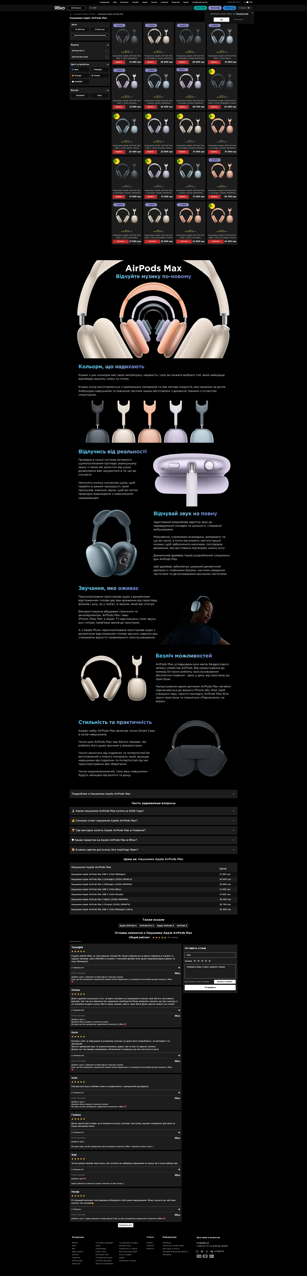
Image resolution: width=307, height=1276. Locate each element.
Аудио (122, 1257)
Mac (73, 1248)
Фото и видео (125, 1254)
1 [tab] (125, 140)
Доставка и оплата (171, 1248)
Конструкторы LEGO (128, 1251)
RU (251, 2)
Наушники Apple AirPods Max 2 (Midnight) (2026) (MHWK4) (190, 57)
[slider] (72, 35)
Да (221, 20)
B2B (115, 2)
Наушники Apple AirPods (84, 14)
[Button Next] (139, 37)
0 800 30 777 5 (234, 2)
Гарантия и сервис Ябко (173, 1245)
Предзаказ (120, 241)
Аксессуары (77, 1260)
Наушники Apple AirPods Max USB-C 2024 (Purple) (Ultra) (159, 147)
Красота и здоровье (104, 1263)
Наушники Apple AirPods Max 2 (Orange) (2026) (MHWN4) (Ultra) (222, 147)
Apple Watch (77, 1251)
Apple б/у (76, 1263)
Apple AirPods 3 (165, 926)
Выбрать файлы (224, 981)
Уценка (154, 2)
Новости (150, 1248)
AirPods (75, 1254)
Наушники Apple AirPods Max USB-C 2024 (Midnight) (127, 57)
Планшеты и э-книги (128, 1248)
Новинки (164, 2)
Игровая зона (125, 1245)
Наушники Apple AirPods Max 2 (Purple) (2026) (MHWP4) (190, 102)
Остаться (238, 19)
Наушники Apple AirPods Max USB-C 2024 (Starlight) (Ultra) (158, 236)
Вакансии (176, 2)
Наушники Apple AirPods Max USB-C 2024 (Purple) (127, 102)
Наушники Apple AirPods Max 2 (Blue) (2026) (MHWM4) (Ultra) (190, 192)
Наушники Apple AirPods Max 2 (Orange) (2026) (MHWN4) (222, 192)
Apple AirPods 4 (128, 926)
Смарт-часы (101, 1251)
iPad (74, 1245)
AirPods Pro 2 (147, 926)
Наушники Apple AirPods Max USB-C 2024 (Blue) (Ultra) (127, 147)
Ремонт (150, 1243)
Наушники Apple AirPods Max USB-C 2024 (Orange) (190, 236)
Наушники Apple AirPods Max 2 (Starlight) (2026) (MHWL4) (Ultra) (190, 147)
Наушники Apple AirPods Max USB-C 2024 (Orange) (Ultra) (222, 236)
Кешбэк (135, 2)
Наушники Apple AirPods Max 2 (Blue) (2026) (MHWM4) (159, 102)
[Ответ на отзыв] (179, 968)
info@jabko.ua (203, 1243)
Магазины (124, 2)
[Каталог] (76, 8)
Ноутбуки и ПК (102, 1254)
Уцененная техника (127, 1260)
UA (244, 2)
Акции (144, 2)
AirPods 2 (182, 926)
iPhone (75, 1243)
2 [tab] (158, 140)
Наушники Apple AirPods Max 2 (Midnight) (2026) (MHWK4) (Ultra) (127, 192)
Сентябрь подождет (105, 1243)
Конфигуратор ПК (199, 2)
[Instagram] (197, 1251)
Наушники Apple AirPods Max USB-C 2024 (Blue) (222, 57)
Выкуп (186, 2)
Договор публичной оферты (175, 1251)
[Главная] (70, 14)
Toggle (248, 2)
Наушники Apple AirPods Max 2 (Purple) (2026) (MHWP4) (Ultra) (159, 192)
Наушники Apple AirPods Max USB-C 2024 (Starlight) (127, 236)
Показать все (125, 1225)
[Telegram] (211, 1251)
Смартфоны (101, 1248)
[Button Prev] (114, 37)
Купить (119, 62)
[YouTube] (202, 1251)
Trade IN (150, 1245)
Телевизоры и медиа (128, 1243)
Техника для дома (104, 1260)
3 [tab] (128, 140)
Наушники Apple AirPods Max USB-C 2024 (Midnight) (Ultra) (222, 102)
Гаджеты (76, 1257)
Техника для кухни (104, 1257)
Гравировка (105, 2)
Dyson (98, 1245)
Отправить (210, 987)
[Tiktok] (206, 1251)
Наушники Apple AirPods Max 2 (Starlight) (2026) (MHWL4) (159, 57)
